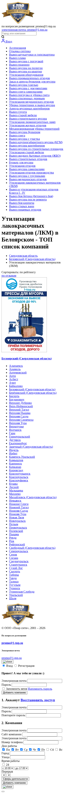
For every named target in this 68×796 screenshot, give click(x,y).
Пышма (14, 534)
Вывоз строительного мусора (28, 118)
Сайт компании (12, 734)
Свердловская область (23, 255)
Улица (6, 757)
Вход (8, 41)
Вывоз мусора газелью (23, 85)
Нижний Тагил (19, 507)
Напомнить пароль (40, 688)
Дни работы (9, 746)
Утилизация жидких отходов (27, 125)
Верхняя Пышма (19, 413)
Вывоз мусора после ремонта (28, 199)
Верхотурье (16, 426)
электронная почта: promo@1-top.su (24, 29)
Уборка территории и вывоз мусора (32, 105)
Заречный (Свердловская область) (31, 446)
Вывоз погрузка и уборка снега (29, 95)
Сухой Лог (16, 568)
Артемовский (18, 372)
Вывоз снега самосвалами (25, 91)
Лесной (14, 487)
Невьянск (15, 500)
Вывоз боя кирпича (21, 202)
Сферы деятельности (15, 778)
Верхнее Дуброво (20, 402)
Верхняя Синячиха (21, 419)
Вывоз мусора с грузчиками (27, 176)
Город (6, 753)
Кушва (13, 483)
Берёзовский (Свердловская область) (32, 392)
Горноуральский (19, 436)
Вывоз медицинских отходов (28, 179)
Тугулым (14, 584)
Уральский (16, 595)
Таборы (14, 574)
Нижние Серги (19, 504)
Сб (52, 749)
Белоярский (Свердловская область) (32, 259)
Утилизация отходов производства (31, 172)
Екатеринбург (18, 443)
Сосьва (13, 558)
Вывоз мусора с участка (24, 138)
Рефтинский (17, 544)
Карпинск (15, 463)
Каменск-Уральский (22, 456)
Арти (12, 375)
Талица (14, 581)
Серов (13, 554)
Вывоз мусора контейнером (27, 145)
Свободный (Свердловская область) (32, 547)
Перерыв (7, 771)
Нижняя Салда (18, 510)
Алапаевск (16, 365)
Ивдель (14, 450)
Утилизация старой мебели (26, 152)
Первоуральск (18, 527)
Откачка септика (20, 51)
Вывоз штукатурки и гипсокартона (32, 54)
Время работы (11, 760)
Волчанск (15, 429)
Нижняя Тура (17, 514)
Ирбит (13, 453)
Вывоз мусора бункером (24, 132)
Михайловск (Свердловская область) (32, 497)
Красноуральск (18, 477)
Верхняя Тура (18, 423)
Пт (43, 749)
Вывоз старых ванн (21, 206)
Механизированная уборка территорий (34, 128)
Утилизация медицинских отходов (31, 101)
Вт (17, 749)
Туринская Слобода (21, 591)
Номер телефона (12, 742)
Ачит (12, 382)
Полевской (16, 531)
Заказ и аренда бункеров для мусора (32, 81)
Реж (11, 541)
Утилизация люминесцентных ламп (32, 122)
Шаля (12, 598)
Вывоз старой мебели (23, 115)
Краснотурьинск (19, 473)
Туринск (14, 588)
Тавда (13, 578)
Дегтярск (15, 440)
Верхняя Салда (18, 416)
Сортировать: (19, 272)
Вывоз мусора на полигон (26, 68)
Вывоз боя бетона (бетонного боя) (31, 196)
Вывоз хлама (17, 58)
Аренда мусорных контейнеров (29, 108)
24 (7, 764)
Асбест (13, 379)
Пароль (6, 684)
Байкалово (16, 386)
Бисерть (14, 396)
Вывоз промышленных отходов (29, 78)
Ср (26, 749)
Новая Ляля (16, 517)
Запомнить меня (17, 688)
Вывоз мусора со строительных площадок (36, 149)
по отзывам (9, 275)
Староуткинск (18, 564)
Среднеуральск (19, 561)
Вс (61, 749)
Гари (12, 433)
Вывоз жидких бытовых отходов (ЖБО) (35, 155)
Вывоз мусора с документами (28, 88)
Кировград (16, 470)
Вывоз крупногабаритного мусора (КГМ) (36, 142)
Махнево (15, 493)
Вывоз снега (17, 135)
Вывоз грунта (18, 111)
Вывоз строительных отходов (28, 159)
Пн (8, 749)
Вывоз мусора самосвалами (27, 169)
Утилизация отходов (22, 165)
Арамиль (15, 369)
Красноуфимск (18, 480)
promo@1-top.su (12, 643)
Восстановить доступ (38, 700)
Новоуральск (17, 520)
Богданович (16, 399)
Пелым (13, 524)
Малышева (16, 490)
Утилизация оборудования (26, 74)
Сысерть (14, 571)
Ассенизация (17, 47)
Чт (34, 749)
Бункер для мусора (21, 162)
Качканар (15, 466)
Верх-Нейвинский (21, 406)
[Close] (3, 791)
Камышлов (16, 460)
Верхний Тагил (19, 409)
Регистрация (26, 665)
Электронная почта (14, 680)
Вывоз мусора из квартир (25, 71)
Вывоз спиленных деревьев (27, 98)
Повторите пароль (14, 715)
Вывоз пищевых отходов (25, 209)
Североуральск (18, 551)
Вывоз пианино (19, 64)
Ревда (12, 537)
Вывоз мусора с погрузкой (26, 61)
